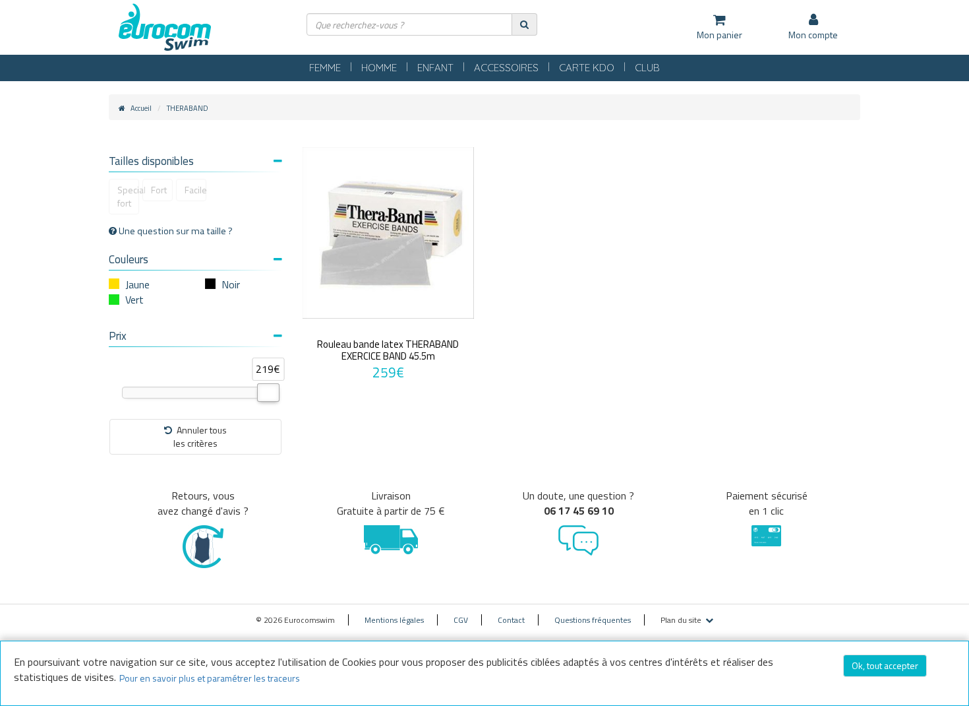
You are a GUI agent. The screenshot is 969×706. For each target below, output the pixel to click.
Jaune (137, 284)
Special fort (128, 196)
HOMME (379, 67)
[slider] (268, 392)
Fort (159, 190)
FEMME (325, 67)
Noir (230, 284)
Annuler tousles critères (200, 436)
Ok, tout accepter (885, 665)
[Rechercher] (524, 24)
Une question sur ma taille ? (175, 231)
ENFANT (435, 67)
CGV (461, 620)
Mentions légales (394, 620)
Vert (134, 299)
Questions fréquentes (592, 620)
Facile (195, 190)
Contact (511, 620)
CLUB (647, 67)
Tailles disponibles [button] (151, 161)
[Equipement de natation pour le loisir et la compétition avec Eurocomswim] (165, 28)
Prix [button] (118, 336)
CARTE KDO (586, 67)
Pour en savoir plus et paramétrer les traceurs (209, 678)
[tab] (195, 162)
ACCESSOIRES (506, 67)
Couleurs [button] (128, 259)
